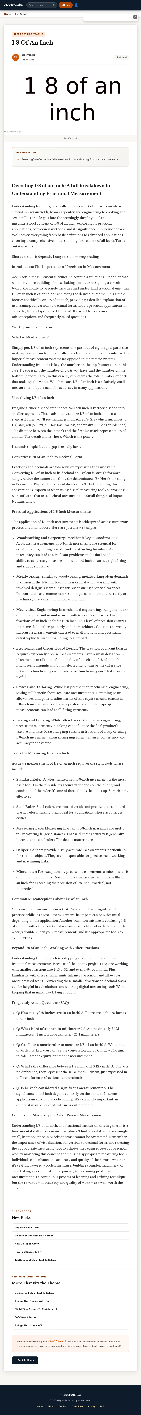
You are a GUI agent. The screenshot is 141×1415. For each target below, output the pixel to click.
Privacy (91, 1406)
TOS (102, 1406)
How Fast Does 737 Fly (28, 1251)
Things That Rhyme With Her (32, 1301)
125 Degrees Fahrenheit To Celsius (35, 1259)
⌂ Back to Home (25, 1360)
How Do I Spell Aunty (27, 1243)
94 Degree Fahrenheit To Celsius (34, 1292)
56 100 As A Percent (26, 1317)
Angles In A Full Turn (27, 1227)
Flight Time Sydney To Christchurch (36, 1309)
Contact (62, 1406)
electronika (13, 5)
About (51, 1406)
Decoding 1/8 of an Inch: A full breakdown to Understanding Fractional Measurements (70, 159)
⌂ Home (65, 5)
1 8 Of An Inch (58, 1341)
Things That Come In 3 (28, 1325)
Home (40, 1406)
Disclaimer (77, 1406)
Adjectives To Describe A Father (34, 1235)
